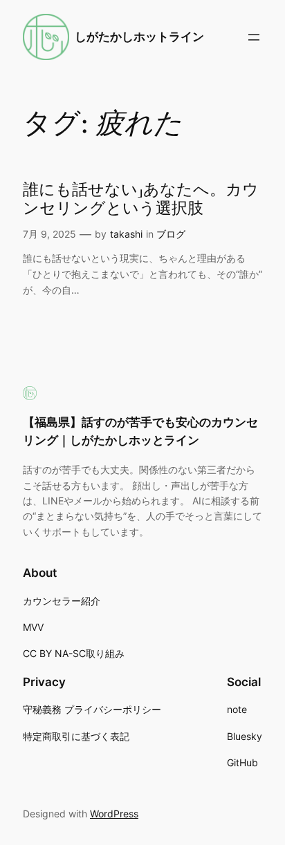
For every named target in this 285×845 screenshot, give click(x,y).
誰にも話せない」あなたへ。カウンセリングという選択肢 (141, 199)
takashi (126, 234)
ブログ (170, 234)
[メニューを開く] (254, 37)
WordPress (114, 813)
